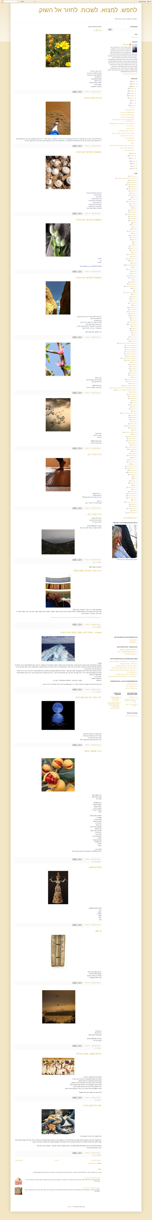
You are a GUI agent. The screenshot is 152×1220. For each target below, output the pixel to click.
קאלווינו (134, 445)
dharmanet (133, 640)
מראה (134, 377)
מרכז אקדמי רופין (131, 672)
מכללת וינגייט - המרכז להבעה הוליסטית (125, 674)
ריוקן (134, 485)
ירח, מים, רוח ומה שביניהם (88, 697)
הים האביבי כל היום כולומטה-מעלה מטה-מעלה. (122, 145)
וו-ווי (135, 280)
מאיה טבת (133, 337)
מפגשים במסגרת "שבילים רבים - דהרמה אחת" (115, 698)
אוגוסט (132, 98)
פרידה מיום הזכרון (92, 98)
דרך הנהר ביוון (94, 454)
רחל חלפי (133, 481)
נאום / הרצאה (132, 394)
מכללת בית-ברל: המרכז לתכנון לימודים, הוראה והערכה (122, 676)
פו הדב (134, 421)
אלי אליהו (133, 203)
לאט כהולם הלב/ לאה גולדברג (92, 1178)
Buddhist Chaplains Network (128, 649)
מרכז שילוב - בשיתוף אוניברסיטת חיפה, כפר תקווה (123, 670)
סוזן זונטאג (133, 405)
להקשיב (134, 328)
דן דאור (134, 256)
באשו (134, 222)
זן (135, 290)
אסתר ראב (94, 861)
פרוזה (134, 434)
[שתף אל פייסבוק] (75, 92)
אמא (134, 208)
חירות (134, 294)
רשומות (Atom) (92, 1163)
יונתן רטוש (133, 316)
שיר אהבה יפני (132, 495)
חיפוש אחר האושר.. (131, 292)
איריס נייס (133, 199)
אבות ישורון (133, 180)
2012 (133, 161)
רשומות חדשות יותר (96, 1160)
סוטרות (134, 407)
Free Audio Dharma (130, 654)
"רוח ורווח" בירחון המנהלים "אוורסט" (126, 178)
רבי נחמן (133, 464)
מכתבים (134, 371)
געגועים (134, 239)
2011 (133, 163)
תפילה (134, 510)
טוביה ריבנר (133, 303)
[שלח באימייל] (81, 92)
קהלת (134, 451)
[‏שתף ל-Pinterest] (73, 92)
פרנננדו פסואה (132, 440)
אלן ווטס (133, 206)
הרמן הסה (133, 277)
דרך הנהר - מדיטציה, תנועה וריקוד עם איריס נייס (130, 701)
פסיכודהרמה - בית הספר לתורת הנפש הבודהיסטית (122, 661)
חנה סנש (133, 299)
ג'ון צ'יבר (134, 237)
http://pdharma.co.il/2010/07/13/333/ (90, 266)
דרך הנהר (94, 562)
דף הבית (57, 1160)
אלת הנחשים (95, 867)
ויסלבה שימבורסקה (131, 286)
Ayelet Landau (132, 512)
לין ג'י (134, 332)
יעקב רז (134, 320)
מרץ (133, 153)
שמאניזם (133, 506)
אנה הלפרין (133, 216)
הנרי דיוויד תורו (132, 269)
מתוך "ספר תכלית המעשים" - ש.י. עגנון (126, 390)
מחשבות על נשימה (131, 352)
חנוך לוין (134, 301)
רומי (135, 476)
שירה (134, 500)
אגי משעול (133, 186)
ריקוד (134, 489)
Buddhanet (133, 642)
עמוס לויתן (133, 417)
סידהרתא (133, 409)
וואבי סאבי (133, 282)
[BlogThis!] (79, 92)
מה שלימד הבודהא (131, 716)
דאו (135, 242)
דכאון (134, 252)
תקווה (99, 1169)
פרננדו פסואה (132, 438)
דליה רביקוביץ (132, 254)
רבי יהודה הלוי (132, 462)
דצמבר (132, 88)
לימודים (134, 330)
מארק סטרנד (132, 339)
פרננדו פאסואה (132, 436)
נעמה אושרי (125, 44)
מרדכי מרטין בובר (131, 379)
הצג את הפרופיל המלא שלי (130, 74)
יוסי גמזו (134, 318)
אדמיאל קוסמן (132, 189)
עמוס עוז (133, 419)
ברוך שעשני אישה (92, 751)
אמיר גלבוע (133, 210)
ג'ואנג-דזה (133, 235)
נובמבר (132, 91)
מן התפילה (133, 373)
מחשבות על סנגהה (131, 354)
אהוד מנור (133, 191)
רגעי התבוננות (132, 472)
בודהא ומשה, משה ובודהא (88, 1053)
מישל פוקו (133, 369)
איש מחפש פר (132, 201)
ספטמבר (131, 95)
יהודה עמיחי (132, 311)
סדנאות (134, 402)
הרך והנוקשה (132, 275)
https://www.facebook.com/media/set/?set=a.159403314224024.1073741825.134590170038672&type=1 (76, 617)
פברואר (132, 156)
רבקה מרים (133, 470)
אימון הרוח (94, 1155)
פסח (96, 1100)
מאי (133, 103)
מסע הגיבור (133, 375)
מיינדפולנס (133, 364)
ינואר (132, 158)
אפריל (132, 105)
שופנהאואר (133, 491)
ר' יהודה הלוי (132, 460)
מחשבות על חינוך (131, 350)
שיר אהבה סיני (132, 498)
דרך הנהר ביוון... (93, 514)
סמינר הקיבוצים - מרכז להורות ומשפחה (125, 666)
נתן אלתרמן (133, 398)
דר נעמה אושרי (132, 258)
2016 (133, 81)
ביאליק (134, 229)
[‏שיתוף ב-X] (77, 92)
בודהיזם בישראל (131, 684)
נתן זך (134, 400)
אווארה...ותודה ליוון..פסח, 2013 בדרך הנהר (80, 632)
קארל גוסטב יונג (131, 447)
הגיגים (134, 263)
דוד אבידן (133, 246)
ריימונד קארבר (132, 487)
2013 (133, 86)
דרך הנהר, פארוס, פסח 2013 (87, 570)
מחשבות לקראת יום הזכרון (88, 152)
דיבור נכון (133, 250)
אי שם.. (97, 931)
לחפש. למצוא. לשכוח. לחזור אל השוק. (87, 10)
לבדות (134, 326)
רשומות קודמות (19, 1160)
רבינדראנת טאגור (131, 466)
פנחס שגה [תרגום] (131, 426)
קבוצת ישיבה (132, 449)
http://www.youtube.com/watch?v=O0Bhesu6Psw (86, 851)
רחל (135, 479)
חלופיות (134, 297)
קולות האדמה (132, 455)
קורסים (134, 457)
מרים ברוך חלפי (132, 381)
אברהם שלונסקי (131, 184)
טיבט (134, 305)
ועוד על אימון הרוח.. (91, 1105)
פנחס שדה (133, 428)
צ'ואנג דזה (133, 443)
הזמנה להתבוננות (131, 265)
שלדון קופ (133, 504)
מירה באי (133, 366)
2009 (133, 168)
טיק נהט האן (132, 307)
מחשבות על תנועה (131, 360)
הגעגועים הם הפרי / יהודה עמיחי (91, 1188)
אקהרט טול (133, 220)
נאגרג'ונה (133, 392)
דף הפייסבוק (132, 697)
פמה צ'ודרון (133, 424)
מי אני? (134, 362)
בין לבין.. (97, 30)
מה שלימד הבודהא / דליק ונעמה (127, 343)
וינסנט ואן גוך (132, 284)
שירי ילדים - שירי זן (131, 502)
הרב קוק (134, 273)
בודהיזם (134, 225)
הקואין (134, 271)
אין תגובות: (87, 91)
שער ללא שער (132, 508)
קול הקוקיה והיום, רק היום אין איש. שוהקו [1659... (121, 123)
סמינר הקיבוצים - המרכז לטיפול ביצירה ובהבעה (123, 668)
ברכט (134, 233)
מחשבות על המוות (131, 347)
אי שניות (133, 193)
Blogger (69, 1206)
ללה (135, 335)
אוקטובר (131, 93)
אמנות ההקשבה (131, 214)
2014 (133, 84)
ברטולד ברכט (132, 231)
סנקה (134, 411)
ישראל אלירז (132, 322)
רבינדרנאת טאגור (131, 468)
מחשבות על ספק (131, 356)
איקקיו (134, 197)
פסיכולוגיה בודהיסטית (130, 432)
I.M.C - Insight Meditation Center (127, 652)
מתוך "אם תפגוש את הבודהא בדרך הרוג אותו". (124, 388)
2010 (133, 166)
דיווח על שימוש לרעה (130, 518)
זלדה (134, 288)
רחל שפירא (133, 483)
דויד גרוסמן (133, 248)
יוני (133, 100)
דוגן (135, 244)
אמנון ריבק (133, 212)
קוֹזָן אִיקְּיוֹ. (133, 453)
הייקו (96, 1048)
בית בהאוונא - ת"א (131, 686)
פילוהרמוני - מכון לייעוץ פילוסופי (128, 663)
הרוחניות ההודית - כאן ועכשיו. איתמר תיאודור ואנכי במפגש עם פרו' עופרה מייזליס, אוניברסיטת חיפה (113, 705)
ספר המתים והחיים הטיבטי (129, 413)
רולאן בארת (133, 474)
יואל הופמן (133, 313)
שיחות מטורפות (132, 493)
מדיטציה (133, 341)
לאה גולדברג (132, 324)
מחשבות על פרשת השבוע (129, 358)
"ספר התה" (133, 176)
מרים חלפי (133, 383)
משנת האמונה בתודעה (130, 385)
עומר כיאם (133, 415)
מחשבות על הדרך (131, 345)
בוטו (135, 227)
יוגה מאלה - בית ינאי (130, 688)
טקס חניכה (133, 309)
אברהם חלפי (132, 182)
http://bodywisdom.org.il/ (94, 1147)
